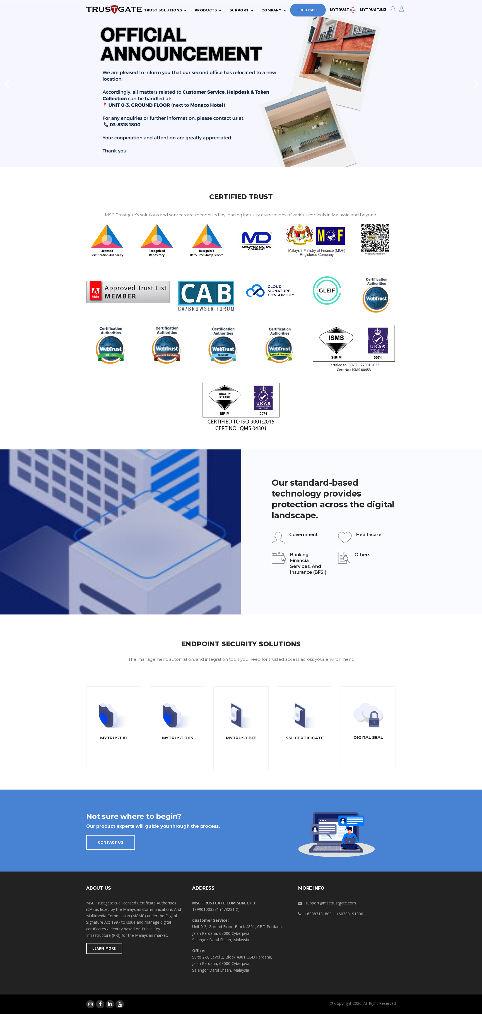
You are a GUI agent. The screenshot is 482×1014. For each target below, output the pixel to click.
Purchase (308, 10)
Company (271, 10)
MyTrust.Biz (373, 10)
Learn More (104, 948)
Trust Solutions (163, 10)
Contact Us (110, 842)
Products (206, 10)
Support (239, 10)
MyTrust (340, 10)
